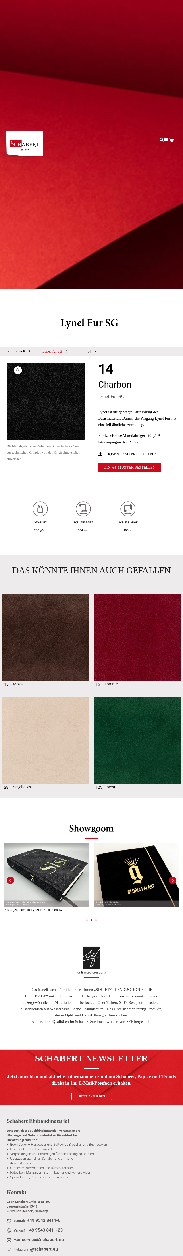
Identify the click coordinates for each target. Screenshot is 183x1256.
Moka (18, 684)
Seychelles (22, 787)
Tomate (111, 684)
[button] (161, 139)
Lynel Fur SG (52, 351)
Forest (109, 787)
